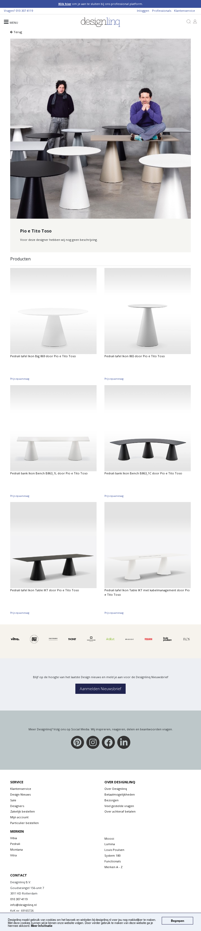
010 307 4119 (24, 11)
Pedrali (15, 844)
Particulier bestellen (24, 823)
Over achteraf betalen (120, 811)
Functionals (112, 861)
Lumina (109, 844)
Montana (16, 849)
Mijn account (19, 817)
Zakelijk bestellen (22, 811)
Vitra (13, 855)
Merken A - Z (113, 867)
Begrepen (177, 920)
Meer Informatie (41, 925)
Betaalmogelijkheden (119, 794)
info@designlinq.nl (23, 905)
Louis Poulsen (114, 850)
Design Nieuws (20, 794)
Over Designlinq (115, 789)
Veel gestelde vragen (119, 806)
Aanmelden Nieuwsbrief (100, 688)
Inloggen (143, 11)
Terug (17, 32)
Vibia (13, 838)
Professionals (161, 11)
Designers (17, 806)
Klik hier (64, 4)
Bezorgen (111, 800)
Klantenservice (184, 11)
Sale (13, 800)
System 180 (112, 855)
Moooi (109, 838)
